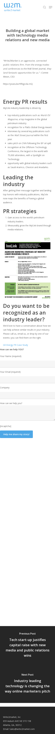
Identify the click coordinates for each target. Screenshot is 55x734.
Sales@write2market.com (22, 729)
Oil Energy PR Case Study (15, 344)
